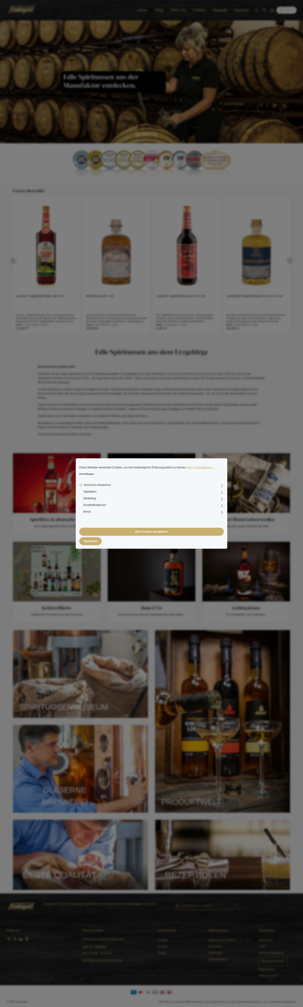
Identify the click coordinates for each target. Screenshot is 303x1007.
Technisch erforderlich (97, 484)
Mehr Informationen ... (200, 467)
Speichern (90, 540)
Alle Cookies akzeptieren (151, 531)
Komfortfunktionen (94, 504)
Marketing (89, 498)
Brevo (87, 511)
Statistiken (89, 491)
